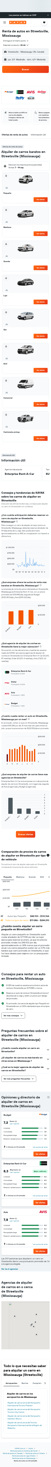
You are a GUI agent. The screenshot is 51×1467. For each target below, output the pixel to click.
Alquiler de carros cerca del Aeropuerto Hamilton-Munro (23, 1417)
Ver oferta (41, 199)
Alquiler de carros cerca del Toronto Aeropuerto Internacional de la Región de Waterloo (24, 1425)
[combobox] (16, 40)
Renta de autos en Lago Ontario (23, 1456)
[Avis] (43, 1212)
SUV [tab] (42, 877)
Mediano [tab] (20, 877)
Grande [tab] (32, 877)
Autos (31, 1448)
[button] (48, 15)
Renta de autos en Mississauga (23, 1458)
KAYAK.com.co (20, 1448)
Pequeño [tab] (8, 877)
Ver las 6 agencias (9, 1269)
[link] (25, 834)
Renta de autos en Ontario (35, 1453)
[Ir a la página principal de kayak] (17, 22)
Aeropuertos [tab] (11, 1383)
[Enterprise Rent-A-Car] (43, 1163)
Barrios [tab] (25, 1383)
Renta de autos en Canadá (12, 1453)
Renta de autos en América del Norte (24, 1451)
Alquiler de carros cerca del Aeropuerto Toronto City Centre (23, 1410)
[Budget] (43, 1115)
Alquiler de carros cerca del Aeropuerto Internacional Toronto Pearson (23, 1404)
